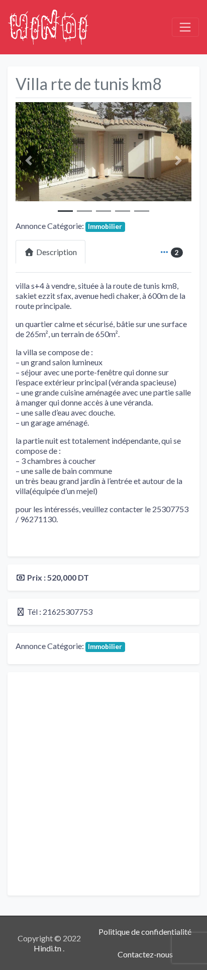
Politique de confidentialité (144, 931)
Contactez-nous (145, 954)
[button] (29, 160)
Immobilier (105, 226)
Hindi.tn (48, 948)
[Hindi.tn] (48, 26)
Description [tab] (56, 252)
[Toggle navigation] (185, 27)
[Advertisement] (103, 783)
